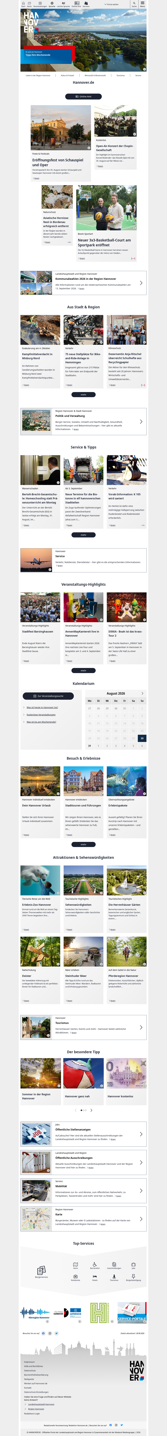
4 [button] (98, 715)
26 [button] (107, 738)
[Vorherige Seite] (75, 1110)
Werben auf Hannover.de (35, 1383)
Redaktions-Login (32, 1414)
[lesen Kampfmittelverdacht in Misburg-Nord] (40, 351)
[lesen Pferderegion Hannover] (126, 970)
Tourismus (121, 75)
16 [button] (142, 723)
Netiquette (29, 1379)
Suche (134, 6)
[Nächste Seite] (91, 1110)
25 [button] (98, 738)
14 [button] (124, 723)
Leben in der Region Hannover (38, 75)
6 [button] (116, 715)
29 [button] (107, 708)
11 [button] (98, 723)
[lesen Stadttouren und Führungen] (83, 802)
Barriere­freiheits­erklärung (36, 1375)
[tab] (81, 1110)
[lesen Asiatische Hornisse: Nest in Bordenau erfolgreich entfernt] (57, 215)
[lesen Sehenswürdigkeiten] (83, 899)
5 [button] (107, 715)
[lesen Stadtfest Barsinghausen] (40, 628)
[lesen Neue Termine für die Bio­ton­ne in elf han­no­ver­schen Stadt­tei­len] (83, 491)
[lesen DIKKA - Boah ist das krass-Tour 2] (126, 628)
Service (138, 75)
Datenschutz (30, 1370)
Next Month (142, 693)
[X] (56, 1333)
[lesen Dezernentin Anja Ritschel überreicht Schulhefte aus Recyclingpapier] (126, 351)
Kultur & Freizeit (67, 75)
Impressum (29, 1362)
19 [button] (107, 730)
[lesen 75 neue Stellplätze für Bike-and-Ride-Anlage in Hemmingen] (83, 351)
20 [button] (116, 730)
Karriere (86, 6)
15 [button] (133, 723)
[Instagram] (49, 1333)
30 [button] (116, 708)
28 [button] (98, 708)
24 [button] (89, 738)
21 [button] (124, 730)
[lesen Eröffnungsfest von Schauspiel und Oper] (61, 143)
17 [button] (89, 730)
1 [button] (133, 708)
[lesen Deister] (40, 970)
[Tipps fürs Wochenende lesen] (83, 40)
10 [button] (89, 723)
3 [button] (89, 715)
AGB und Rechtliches (33, 1366)
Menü (142, 6)
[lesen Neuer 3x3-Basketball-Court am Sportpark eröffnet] (106, 223)
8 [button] (133, 715)
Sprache (52, 6)
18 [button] (98, 730)
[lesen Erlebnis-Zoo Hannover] (40, 899)
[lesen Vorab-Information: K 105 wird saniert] (126, 491)
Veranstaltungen (40, 6)
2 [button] (142, 708)
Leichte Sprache (63, 6)
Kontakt (27, 1388)
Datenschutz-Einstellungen (36, 1392)
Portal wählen (112, 4)
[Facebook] (43, 1333)
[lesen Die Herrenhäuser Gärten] (126, 899)
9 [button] (142, 715)
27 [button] (89, 708)
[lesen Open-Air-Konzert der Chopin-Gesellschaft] (115, 137)
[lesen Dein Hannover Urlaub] (40, 802)
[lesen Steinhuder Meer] (83, 970)
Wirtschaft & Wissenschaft (95, 75)
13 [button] (116, 723)
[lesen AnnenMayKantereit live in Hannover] (83, 628)
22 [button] (133, 730)
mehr (83, 394)
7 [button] (124, 715)
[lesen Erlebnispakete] (126, 802)
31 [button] (124, 708)
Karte (29, 6)
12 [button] (107, 723)
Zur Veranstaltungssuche (50, 696)
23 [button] (142, 730)
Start (23, 6)
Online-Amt (76, 6)
